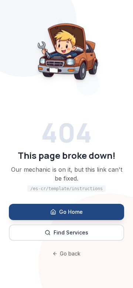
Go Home (71, 212)
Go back (70, 253)
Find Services (71, 232)
